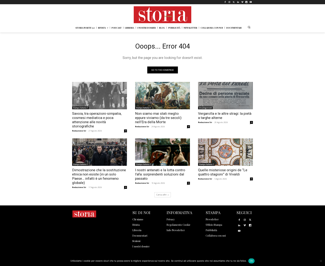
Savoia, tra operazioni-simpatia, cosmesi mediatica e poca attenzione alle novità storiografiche (97, 120)
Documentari (139, 235)
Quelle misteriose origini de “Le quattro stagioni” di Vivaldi (222, 172)
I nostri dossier (141, 246)
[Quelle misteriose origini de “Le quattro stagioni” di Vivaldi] (225, 152)
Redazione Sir (79, 130)
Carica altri (161, 194)
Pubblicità (211, 230)
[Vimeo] (242, 2)
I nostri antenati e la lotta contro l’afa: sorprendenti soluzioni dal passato (160, 174)
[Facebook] (225, 2)
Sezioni (136, 241)
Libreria (136, 230)
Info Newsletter (176, 230)
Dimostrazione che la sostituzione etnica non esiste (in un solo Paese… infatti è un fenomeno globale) (99, 176)
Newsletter (212, 219)
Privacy (171, 219)
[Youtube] (251, 2)
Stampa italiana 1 (80, 108)
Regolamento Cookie (178, 224)
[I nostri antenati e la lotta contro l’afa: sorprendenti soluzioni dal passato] (162, 152)
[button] (249, 27)
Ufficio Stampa (214, 224)
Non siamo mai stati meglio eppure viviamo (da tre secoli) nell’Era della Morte (158, 118)
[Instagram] (229, 2)
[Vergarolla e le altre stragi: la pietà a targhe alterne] (225, 95)
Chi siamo (137, 219)
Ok (251, 260)
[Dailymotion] (246, 2)
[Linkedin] (238, 2)
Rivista (136, 224)
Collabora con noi (216, 235)
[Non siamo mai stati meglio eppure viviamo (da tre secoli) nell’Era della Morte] (162, 95)
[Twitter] (234, 2)
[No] (320, 261)
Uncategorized (205, 108)
